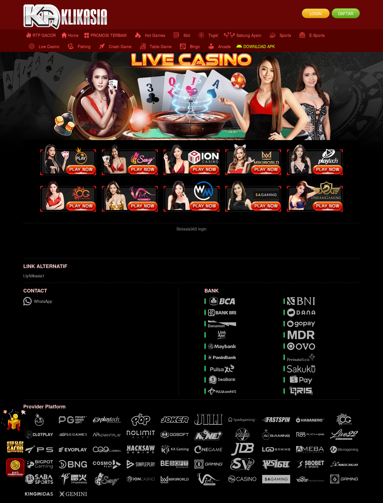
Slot (186, 35)
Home (73, 35)
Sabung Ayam (248, 35)
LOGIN (316, 13)
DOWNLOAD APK (259, 46)
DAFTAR (345, 13)
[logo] (79, 16)
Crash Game (120, 46)
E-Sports (317, 35)
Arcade (224, 46)
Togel (213, 35)
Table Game (161, 46)
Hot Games (155, 35)
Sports (285, 35)
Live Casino (49, 46)
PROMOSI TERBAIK (109, 35)
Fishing (84, 46)
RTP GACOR (44, 35)
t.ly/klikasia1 (34, 275)
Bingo (195, 46)
